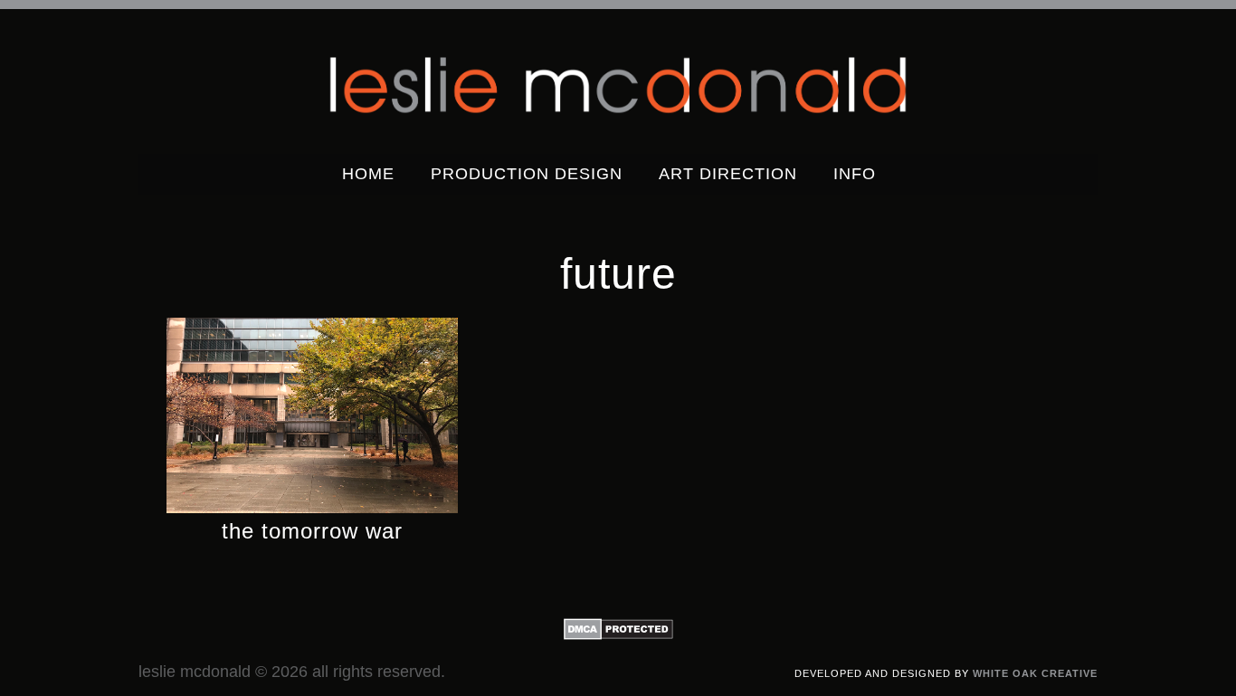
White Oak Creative (1035, 673)
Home (368, 174)
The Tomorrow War (312, 531)
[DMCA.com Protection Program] (618, 635)
